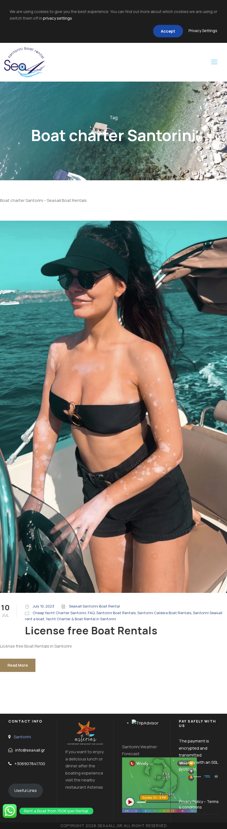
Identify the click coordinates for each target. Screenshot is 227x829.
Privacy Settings (203, 30)
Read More (17, 665)
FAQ (91, 612)
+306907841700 (29, 764)
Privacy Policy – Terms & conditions (199, 804)
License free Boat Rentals (91, 630)
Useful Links (25, 790)
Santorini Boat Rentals (116, 612)
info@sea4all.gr (30, 750)
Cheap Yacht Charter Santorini (59, 612)
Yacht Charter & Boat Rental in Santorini (81, 618)
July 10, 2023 (43, 606)
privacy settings (57, 18)
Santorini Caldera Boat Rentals (164, 612)
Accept (168, 31)
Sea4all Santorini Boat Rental (94, 606)
